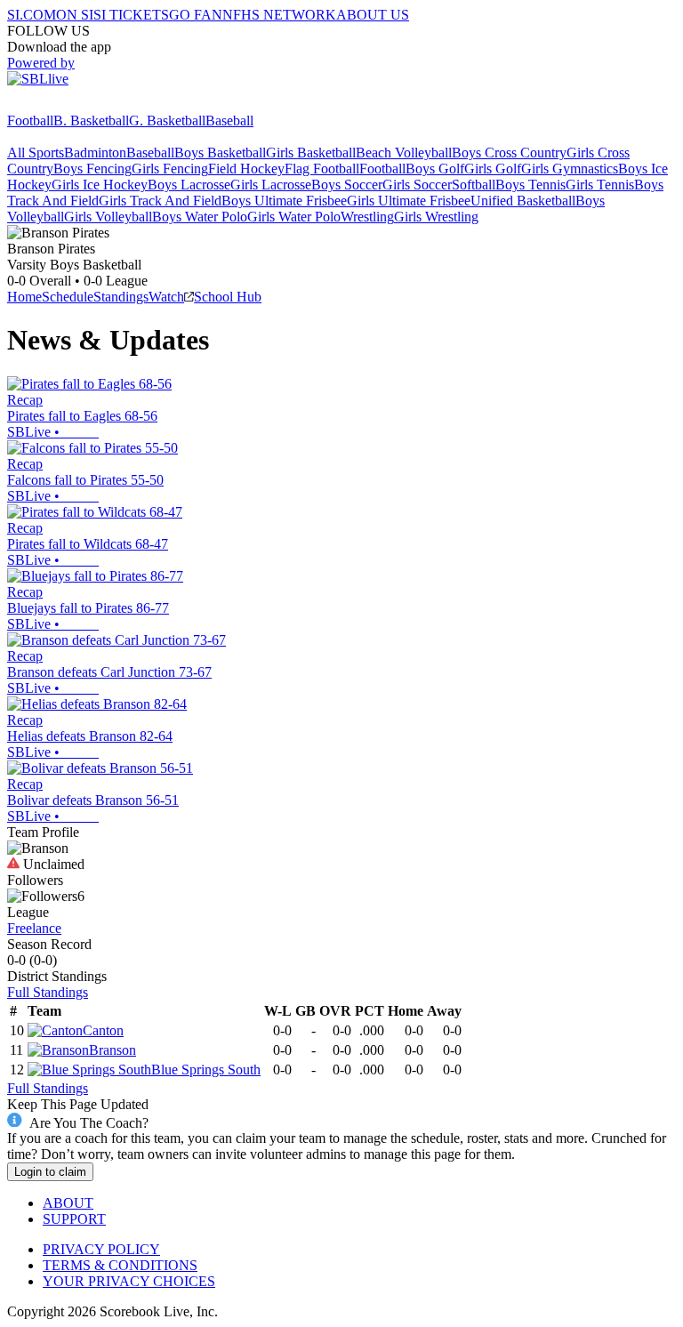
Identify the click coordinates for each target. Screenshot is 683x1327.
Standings (121, 296)
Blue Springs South (206, 1069)
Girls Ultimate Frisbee (408, 200)
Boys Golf (435, 168)
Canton (103, 1030)
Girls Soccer (417, 184)
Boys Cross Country (509, 152)
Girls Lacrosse (270, 184)
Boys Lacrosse (189, 184)
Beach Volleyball (404, 152)
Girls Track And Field (160, 200)
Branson (112, 1050)
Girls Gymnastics (569, 168)
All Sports (35, 152)
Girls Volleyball (108, 216)
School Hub (227, 296)
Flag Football (322, 168)
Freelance (34, 928)
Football (30, 120)
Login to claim (50, 1171)
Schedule (67, 296)
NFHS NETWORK (279, 14)
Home (24, 296)
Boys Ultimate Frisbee (284, 200)
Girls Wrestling (436, 216)
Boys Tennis (530, 184)
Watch (166, 296)
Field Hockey (246, 168)
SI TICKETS (131, 14)
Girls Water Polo (294, 216)
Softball (473, 184)
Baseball (229, 120)
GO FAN (195, 14)
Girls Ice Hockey (100, 184)
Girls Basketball (311, 152)
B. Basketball (91, 120)
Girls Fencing (170, 168)
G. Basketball (167, 120)
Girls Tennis (600, 184)
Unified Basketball (522, 200)
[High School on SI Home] (75, 104)
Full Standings (47, 992)
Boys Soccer (346, 184)
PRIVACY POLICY (101, 1249)
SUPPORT (74, 1218)
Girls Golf (492, 168)
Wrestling (367, 216)
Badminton (95, 152)
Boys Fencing (92, 168)
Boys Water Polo (199, 216)
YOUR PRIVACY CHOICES (129, 1281)
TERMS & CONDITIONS (120, 1265)
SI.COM (31, 14)
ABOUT (68, 1202)
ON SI (74, 14)
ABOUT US (372, 14)
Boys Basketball (220, 152)
